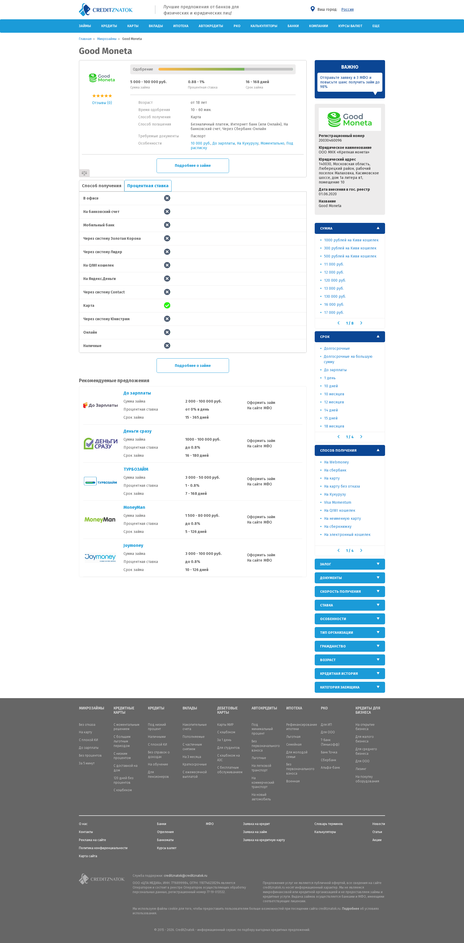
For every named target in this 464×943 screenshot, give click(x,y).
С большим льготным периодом (122, 741)
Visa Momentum (337, 502)
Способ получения (101, 185)
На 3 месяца (192, 757)
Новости (378, 824)
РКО (237, 26)
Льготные (259, 758)
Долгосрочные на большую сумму (348, 359)
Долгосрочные (337, 348)
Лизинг (361, 769)
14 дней (331, 410)
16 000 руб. (334, 304)
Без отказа (87, 725)
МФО (210, 824)
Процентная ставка (148, 185)
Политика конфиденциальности (103, 848)
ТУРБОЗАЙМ (136, 469)
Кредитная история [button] (339, 674)
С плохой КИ (88, 740)
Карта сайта (88, 856)
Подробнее (350, 909)
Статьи (377, 832)
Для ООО (328, 732)
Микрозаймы (91, 708)
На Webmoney (336, 462)
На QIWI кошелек (339, 510)
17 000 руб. (334, 312)
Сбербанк (328, 760)
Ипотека (181, 26)
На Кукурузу (248, 143)
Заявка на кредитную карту (264, 840)
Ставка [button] (326, 605)
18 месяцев (334, 426)
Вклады (156, 26)
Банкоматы (165, 840)
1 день (330, 378)
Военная (293, 781)
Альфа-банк (330, 767)
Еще (376, 26)
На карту (332, 478)
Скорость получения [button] (340, 592)
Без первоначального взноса (266, 745)
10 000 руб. (201, 143)
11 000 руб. (334, 264)
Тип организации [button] (336, 633)
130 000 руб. (335, 296)
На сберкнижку (337, 526)
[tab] (350, 228)
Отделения (165, 832)
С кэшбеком (123, 790)
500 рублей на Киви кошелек (350, 256)
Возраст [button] (328, 660)
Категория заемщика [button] (340, 687)
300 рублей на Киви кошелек (350, 248)
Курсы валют (350, 26)
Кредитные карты (124, 710)
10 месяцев (334, 394)
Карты (133, 26)
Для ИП (326, 725)
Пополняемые (194, 737)
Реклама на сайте (92, 840)
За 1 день (224, 740)
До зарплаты (223, 143)
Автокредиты (211, 26)
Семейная (294, 744)
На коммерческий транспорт (263, 782)
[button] (338, 323)
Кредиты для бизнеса (368, 710)
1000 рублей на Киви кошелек (351, 240)
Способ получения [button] (338, 450)
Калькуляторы (264, 26)
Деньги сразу (137, 431)
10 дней (331, 386)
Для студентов (228, 748)
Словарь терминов (328, 824)
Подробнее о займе (193, 165)
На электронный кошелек (347, 534)
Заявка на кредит (256, 824)
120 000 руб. (335, 280)
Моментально (272, 143)
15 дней (331, 418)
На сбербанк (335, 470)
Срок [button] (324, 337)
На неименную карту (342, 518)
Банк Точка (329, 752)
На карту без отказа (342, 486)
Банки (293, 26)
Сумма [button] (326, 228)
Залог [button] (325, 564)
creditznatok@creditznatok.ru (185, 876)
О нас (83, 824)
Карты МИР (225, 725)
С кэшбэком (226, 732)
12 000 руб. (334, 272)
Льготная (293, 737)
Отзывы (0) (102, 103)
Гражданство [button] (333, 646)
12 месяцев (334, 402)
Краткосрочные (195, 764)
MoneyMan (134, 507)
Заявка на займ (255, 832)
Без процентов (90, 755)
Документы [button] (331, 578)
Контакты (86, 832)
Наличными (157, 737)
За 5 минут (87, 763)
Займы (85, 26)
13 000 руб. (334, 288)
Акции (377, 840)
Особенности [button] (333, 619)
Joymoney (133, 545)
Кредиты (109, 26)
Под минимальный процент (262, 729)
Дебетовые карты (227, 710)
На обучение (158, 764)
